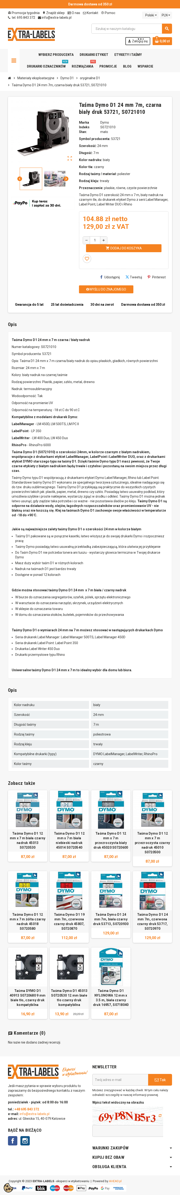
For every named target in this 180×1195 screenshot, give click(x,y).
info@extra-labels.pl (56, 17)
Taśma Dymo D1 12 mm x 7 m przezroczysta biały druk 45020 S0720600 (111, 840)
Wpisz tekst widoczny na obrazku (118, 1102)
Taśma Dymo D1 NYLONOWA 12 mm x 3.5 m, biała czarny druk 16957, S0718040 (111, 998)
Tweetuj (136, 277)
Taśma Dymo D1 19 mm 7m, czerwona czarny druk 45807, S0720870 (69, 921)
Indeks (84, 127)
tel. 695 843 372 (23, 17)
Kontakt (92, 13)
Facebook (12, 1140)
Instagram (25, 1140)
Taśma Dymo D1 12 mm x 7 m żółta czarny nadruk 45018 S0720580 (27, 921)
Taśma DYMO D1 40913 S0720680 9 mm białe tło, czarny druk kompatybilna (27, 998)
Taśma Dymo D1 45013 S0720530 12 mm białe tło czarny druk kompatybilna (69, 998)
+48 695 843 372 (27, 1109)
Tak (162, 1079)
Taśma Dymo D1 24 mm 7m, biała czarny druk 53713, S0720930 (111, 919)
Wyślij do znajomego (106, 289)
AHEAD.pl (115, 1181)
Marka (84, 122)
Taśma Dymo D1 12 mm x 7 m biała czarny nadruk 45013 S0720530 (27, 840)
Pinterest (159, 277)
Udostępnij (112, 277)
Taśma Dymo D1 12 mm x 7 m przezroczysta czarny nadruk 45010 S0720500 (152, 843)
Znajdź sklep (53, 13)
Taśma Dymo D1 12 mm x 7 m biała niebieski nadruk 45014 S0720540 (69, 840)
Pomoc (108, 13)
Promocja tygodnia (24, 13)
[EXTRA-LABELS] (31, 34)
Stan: (83, 132)
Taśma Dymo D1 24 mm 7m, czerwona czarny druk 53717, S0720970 (152, 921)
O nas (75, 13)
